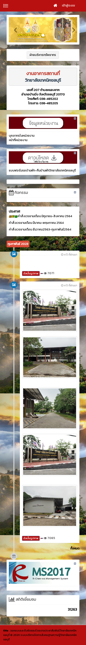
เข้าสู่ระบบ (68, 5)
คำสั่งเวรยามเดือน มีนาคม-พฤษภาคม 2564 (36, 222)
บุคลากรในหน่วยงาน (21, 135)
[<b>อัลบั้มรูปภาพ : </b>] (49, 310)
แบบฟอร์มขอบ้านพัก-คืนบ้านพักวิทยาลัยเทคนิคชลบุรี (42, 170)
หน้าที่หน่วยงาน (18, 140)
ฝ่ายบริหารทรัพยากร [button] (43, 55)
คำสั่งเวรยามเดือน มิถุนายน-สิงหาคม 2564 (45, 216)
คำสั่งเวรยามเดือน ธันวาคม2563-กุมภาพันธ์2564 (40, 229)
